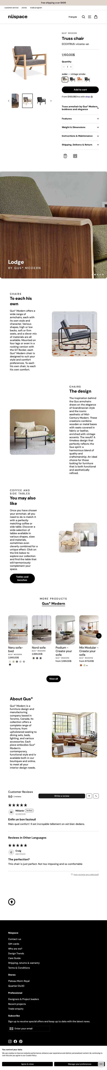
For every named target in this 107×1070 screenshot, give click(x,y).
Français (73, 17)
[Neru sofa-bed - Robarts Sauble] (10, 661)
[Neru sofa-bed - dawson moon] (20, 661)
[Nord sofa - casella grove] (33, 658)
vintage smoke (65, 79)
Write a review (61, 795)
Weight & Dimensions (73, 127)
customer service (11, 8)
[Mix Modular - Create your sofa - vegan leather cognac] (81, 665)
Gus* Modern (69, 33)
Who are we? (15, 948)
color (73, 74)
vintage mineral (72, 79)
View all (53, 678)
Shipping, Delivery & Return (77, 144)
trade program (36, 8)
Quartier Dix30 (16, 985)
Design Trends (16, 953)
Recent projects (17, 1004)
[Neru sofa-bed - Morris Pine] (17, 661)
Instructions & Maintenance (77, 135)
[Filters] (89, 795)
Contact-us (14, 939)
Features (67, 118)
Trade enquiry (16, 1008)
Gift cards (13, 943)
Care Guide (14, 958)
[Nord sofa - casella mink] (40, 658)
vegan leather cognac (80, 79)
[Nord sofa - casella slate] (37, 658)
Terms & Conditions (19, 967)
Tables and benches (22, 578)
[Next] (99, 636)
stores (24, 8)
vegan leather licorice (87, 79)
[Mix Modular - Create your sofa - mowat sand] (84, 665)
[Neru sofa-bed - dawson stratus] (10, 664)
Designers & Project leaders (23, 999)
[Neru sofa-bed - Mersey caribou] (13, 661)
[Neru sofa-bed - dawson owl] (24, 661)
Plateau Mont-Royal (19, 981)
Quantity (66, 61)
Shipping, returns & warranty (24, 962)
